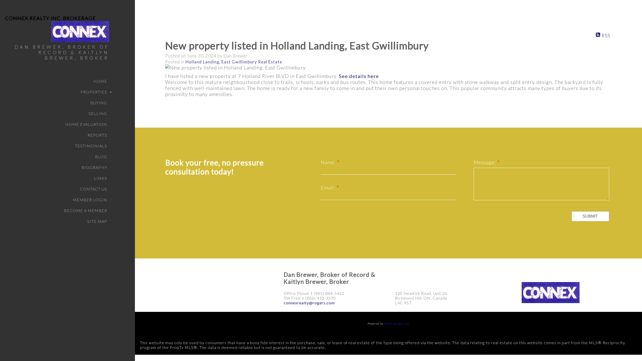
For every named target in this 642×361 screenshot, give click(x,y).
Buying (98, 102)
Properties (94, 91)
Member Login (90, 199)
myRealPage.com (396, 323)
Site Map (97, 221)
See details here (359, 76)
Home (100, 81)
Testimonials (91, 145)
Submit (590, 216)
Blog (101, 156)
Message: (485, 162)
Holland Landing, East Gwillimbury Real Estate (234, 61)
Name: (329, 162)
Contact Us (93, 189)
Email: (329, 188)
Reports (97, 135)
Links (100, 178)
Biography (94, 167)
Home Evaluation (86, 124)
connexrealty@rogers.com (309, 302)
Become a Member (85, 210)
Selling (98, 113)
